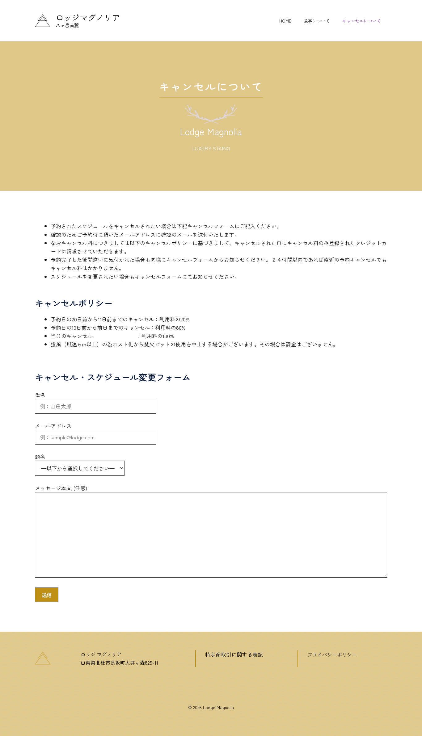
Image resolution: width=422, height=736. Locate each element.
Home (285, 21)
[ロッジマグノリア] (42, 19)
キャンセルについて (361, 21)
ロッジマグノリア (88, 17)
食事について (317, 21)
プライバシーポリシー (332, 654)
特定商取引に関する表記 (234, 654)
